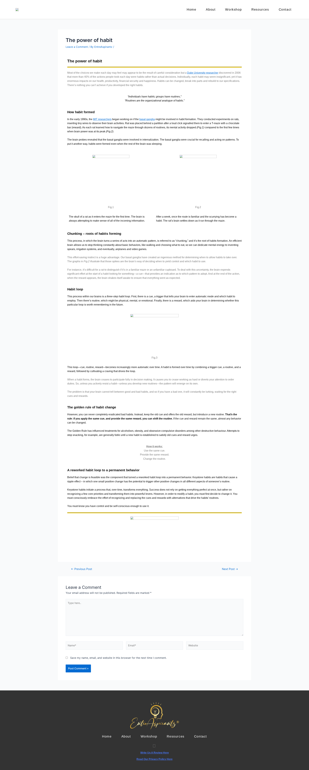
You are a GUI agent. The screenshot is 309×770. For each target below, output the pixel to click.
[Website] (214, 646)
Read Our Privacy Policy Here (154, 759)
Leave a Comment (77, 46)
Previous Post (81, 569)
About (210, 9)
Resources (260, 9)
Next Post (230, 569)
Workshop (233, 9)
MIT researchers (102, 119)
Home (191, 9)
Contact (285, 9)
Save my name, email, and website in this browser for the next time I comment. (118, 657)
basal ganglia (147, 119)
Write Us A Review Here (154, 752)
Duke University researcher (202, 72)
